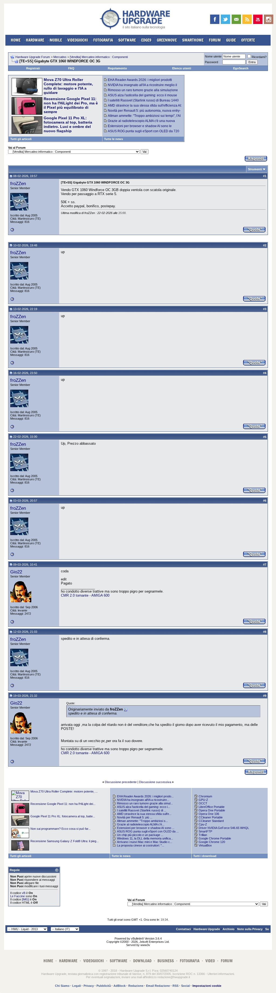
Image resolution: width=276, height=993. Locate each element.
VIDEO (210, 961)
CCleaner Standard (211, 820)
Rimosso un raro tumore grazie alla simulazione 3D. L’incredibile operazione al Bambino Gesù (141, 92)
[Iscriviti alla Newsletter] (236, 19)
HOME (15, 40)
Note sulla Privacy (250, 929)
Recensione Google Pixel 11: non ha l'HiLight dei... (62, 803)
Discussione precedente (121, 782)
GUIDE (231, 40)
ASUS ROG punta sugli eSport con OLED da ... (148, 831)
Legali (76, 985)
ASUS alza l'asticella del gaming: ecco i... (143, 806)
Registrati (33, 68)
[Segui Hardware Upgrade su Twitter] (225, 19)
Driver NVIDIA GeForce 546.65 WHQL (224, 827)
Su (267, 929)
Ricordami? (259, 57)
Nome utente (213, 56)
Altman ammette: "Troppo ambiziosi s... (142, 820)
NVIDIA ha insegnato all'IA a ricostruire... (143, 799)
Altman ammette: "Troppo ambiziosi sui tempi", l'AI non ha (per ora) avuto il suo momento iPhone (142, 117)
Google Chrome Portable (215, 838)
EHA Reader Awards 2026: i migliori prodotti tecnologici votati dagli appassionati (138, 82)
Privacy (89, 985)
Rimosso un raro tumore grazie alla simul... (145, 803)
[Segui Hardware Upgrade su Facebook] (214, 19)
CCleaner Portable (211, 817)
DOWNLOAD (142, 961)
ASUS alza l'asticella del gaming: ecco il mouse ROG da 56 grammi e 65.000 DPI (140, 97)
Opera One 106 (209, 813)
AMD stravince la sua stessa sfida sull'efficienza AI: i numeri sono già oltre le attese (143, 107)
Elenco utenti (181, 68)
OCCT (203, 803)
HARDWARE (35, 40)
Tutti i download (204, 856)
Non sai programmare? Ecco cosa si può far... (60, 828)
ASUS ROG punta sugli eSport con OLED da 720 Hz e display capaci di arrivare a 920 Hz (141, 133)
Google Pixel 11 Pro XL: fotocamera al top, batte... (62, 816)
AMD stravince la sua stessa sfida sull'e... (144, 813)
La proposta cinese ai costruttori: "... (140, 845)
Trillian (203, 834)
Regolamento (117, 68)
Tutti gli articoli (21, 139)
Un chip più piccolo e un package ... (140, 834)
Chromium (205, 796)
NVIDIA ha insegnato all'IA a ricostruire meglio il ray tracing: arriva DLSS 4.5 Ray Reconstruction (140, 87)
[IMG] (25, 899)
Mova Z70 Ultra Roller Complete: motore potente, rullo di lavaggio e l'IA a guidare (68, 86)
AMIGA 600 (100, 595)
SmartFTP (205, 831)
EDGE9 (146, 40)
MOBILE (56, 40)
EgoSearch (241, 68)
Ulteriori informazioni (221, 973)
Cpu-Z (203, 824)
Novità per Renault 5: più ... (134, 817)
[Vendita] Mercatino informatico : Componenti (99, 57)
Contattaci (183, 929)
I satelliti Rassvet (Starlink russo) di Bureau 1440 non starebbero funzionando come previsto (141, 102)
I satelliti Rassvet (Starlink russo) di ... (141, 810)
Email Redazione (158, 985)
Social (185, 985)
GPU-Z (203, 799)
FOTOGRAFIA (103, 40)
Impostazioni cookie (206, 985)
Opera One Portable (212, 810)
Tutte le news (113, 139)
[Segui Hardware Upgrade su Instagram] (268, 19)
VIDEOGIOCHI (77, 40)
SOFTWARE (127, 40)
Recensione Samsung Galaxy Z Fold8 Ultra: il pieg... (64, 841)
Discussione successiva (155, 782)
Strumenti (255, 169)
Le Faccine (17, 896)
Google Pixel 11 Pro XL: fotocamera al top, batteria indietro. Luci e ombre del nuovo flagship (68, 124)
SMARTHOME (192, 40)
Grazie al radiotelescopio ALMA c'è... (140, 824)
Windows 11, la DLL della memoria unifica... (145, 838)
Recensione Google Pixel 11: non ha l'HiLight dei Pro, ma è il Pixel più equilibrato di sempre (71, 105)
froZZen (18, 183)
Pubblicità (103, 985)
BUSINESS (165, 961)
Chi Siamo (62, 985)
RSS (175, 985)
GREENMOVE (167, 40)
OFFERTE (248, 40)
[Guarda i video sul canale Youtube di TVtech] (258, 19)
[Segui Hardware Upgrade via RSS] (247, 19)
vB (23, 893)
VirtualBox (205, 845)
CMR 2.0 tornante (74, 595)
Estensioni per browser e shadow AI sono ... (145, 827)
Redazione (135, 985)
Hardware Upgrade (207, 929)
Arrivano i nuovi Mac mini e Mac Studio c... (144, 842)
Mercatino (59, 57)
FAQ (71, 68)
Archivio (228, 929)
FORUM (215, 40)
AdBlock (119, 985)
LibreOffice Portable (212, 806)
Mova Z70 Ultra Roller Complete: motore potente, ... (64, 791)
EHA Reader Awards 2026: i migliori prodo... (145, 796)
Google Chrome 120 (212, 842)
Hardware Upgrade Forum (32, 57)
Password (211, 62)
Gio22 (16, 571)
